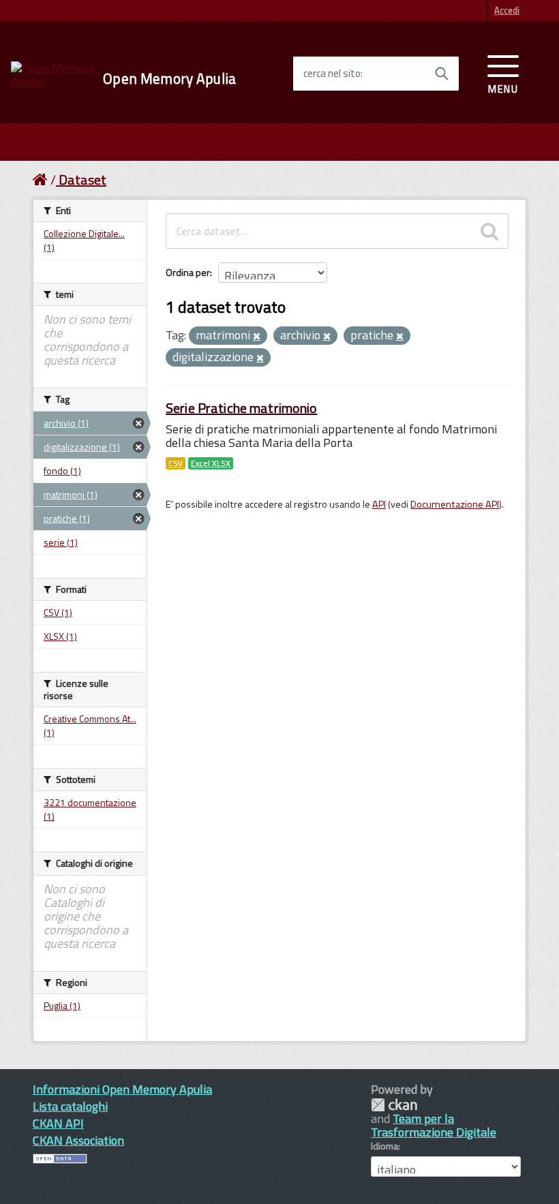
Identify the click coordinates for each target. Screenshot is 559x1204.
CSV (175, 463)
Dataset (82, 179)
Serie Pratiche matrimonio (242, 407)
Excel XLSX (210, 463)
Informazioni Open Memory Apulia (122, 1089)
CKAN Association (78, 1140)
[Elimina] (256, 336)
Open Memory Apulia (169, 79)
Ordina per (188, 272)
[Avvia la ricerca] (442, 74)
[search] (489, 231)
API (379, 504)
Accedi (506, 10)
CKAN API (58, 1123)
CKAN (394, 1105)
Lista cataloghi (70, 1106)
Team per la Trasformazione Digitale (433, 1125)
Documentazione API (454, 504)
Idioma (384, 1146)
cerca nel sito (332, 73)
